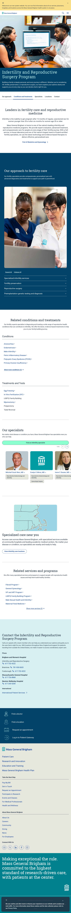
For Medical (12, 802)
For (8, 837)
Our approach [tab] (6, 96)
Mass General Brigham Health (18, 770)
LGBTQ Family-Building (18, 596)
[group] (13, 468)
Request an (11, 790)
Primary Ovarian (15, 363)
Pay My (6, 783)
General (13, 588)
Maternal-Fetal (15, 604)
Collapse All (17, 272)
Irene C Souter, (62, 472)
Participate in (11, 794)
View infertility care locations (14, 551)
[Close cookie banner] (62, 901)
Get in (7, 786)
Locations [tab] (48, 96)
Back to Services (9, 18)
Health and (10, 805)
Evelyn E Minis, (37, 472)
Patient (8, 756)
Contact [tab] (57, 96)
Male (9, 351)
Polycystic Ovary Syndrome (17, 359)
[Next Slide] (67, 446)
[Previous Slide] (63, 446)
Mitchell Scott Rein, (14, 472)
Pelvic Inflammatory (15, 355)
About (5, 818)
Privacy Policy (12, 908)
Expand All (8, 272)
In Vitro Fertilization (13, 394)
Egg (9, 391)
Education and (12, 766)
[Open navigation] (67, 13)
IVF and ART (14, 592)
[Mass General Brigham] (9, 13)
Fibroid (12, 585)
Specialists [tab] (38, 96)
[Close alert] (68, 3)
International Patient (13, 693)
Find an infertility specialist (35, 443)
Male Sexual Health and (18, 600)
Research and (13, 761)
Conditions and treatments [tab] (23, 96)
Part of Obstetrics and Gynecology (34, 142)
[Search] (63, 13)
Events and (9, 798)
